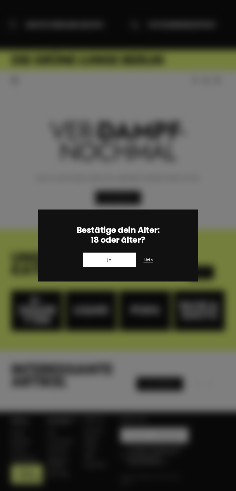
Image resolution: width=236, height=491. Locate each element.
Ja (109, 259)
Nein (148, 260)
